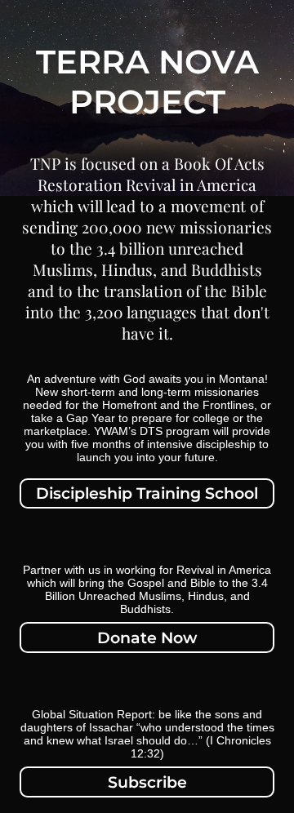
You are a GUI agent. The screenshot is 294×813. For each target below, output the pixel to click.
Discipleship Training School (147, 493)
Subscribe (147, 782)
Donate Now (147, 637)
